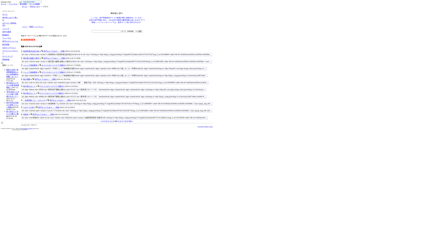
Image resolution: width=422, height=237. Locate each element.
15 (118, 121)
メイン (24, 27)
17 (123, 121)
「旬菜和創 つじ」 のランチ (34, 100)
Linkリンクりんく (9, 48)
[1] (103, 121)
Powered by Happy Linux (205, 126)
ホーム (3, 4)
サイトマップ (7, 56)
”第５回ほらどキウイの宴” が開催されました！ (12, 94)
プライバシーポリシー (10, 52)
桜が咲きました (29, 86)
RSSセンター (35, 6)
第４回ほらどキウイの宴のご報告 (12, 114)
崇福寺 (25, 114)
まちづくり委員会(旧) (9, 24)
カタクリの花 (28, 107)
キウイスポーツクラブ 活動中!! (54, 65)
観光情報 (23, 4)
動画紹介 (5, 35)
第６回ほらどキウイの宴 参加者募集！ (12, 85)
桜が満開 (26, 79)
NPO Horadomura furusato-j (27, 128)
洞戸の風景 (6, 32)
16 (121, 121)
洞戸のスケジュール (10, 41)
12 (111, 121)
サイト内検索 (34, 4)
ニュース (5, 29)
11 (109, 121)
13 (113, 121)
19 (127, 121)
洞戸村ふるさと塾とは (10, 19)
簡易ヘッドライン (36, 27)
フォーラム (13, 4)
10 (106, 121)
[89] (130, 121)
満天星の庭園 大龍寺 (31, 58)
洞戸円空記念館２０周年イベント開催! (12, 105)
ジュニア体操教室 (30, 65)
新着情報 (5, 59)
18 (125, 121)
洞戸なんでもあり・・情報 (54, 51)
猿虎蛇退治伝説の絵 (31, 51)
